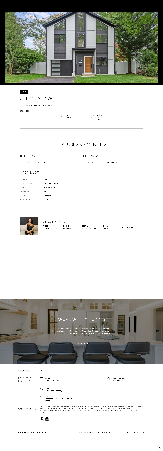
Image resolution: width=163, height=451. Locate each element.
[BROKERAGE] (143, 432)
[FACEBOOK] (127, 432)
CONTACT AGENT (127, 227)
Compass (96, 406)
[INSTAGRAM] (133, 432)
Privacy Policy (105, 432)
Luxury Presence (38, 432)
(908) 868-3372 (69, 228)
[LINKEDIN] (138, 432)
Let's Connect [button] (81, 343)
